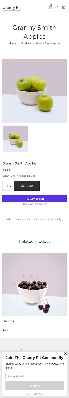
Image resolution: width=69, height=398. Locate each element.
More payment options (34, 203)
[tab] (34, 220)
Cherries (8, 321)
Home (12, 43)
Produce (26, 43)
